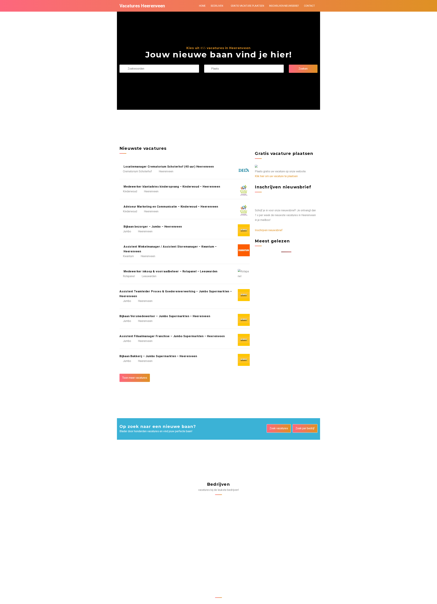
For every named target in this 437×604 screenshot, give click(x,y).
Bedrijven (217, 5)
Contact (309, 5)
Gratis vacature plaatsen (247, 5)
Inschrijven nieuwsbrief (284, 5)
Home (202, 5)
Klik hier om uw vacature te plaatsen (276, 176)
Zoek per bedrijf (305, 428)
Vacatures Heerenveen (142, 5)
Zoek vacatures (279, 428)
